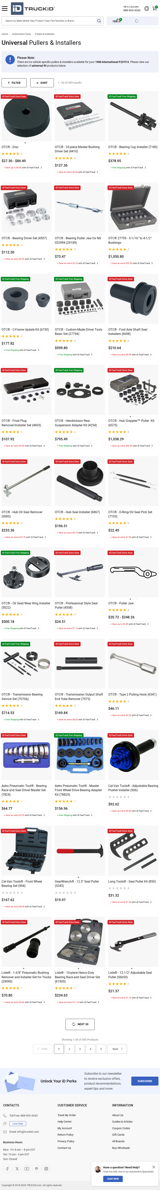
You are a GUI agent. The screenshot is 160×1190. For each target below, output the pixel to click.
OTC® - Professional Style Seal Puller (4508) (76, 605)
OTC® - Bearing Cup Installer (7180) (133, 147)
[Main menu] (4, 8)
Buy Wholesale (121, 1147)
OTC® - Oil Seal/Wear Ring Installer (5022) (26, 605)
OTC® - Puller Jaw (121, 603)
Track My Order (67, 1115)
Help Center (65, 1121)
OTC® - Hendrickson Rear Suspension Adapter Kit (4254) (76, 423)
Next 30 (83, 1024)
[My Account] (147, 8)
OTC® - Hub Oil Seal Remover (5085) (22, 514)
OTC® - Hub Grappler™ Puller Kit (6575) (131, 423)
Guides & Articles (122, 1121)
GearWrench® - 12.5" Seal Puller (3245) (77, 884)
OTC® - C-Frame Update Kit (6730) (25, 329)
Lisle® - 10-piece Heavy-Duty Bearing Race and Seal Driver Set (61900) (77, 977)
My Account (65, 1128)
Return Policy (66, 1134)
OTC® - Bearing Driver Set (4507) (24, 238)
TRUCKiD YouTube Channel (27, 1169)
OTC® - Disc (10, 147)
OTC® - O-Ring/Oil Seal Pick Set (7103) (130, 514)
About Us (117, 1115)
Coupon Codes (121, 1128)
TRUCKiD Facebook (7, 1169)
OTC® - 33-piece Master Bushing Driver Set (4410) (77, 149)
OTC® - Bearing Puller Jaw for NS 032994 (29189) (78, 240)
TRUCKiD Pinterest (36, 1169)
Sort (44, 82)
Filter (16, 82)
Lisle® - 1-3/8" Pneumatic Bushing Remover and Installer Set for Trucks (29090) (26, 977)
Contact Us (64, 1147)
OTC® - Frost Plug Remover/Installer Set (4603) (21, 423)
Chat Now (113, 1179)
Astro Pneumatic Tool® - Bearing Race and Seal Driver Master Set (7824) (24, 790)
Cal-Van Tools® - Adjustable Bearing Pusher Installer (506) (133, 788)
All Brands (118, 1141)
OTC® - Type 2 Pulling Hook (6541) (132, 694)
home (5, 34)
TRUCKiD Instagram (46, 1169)
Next (115, 1049)
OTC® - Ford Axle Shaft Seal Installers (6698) (127, 332)
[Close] (153, 1167)
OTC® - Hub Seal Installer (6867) (77, 512)
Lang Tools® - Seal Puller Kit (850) (132, 881)
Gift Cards (118, 1134)
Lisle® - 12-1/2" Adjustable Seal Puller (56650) (130, 975)
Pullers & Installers (44, 34)
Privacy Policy (66, 1141)
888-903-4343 (131, 10)
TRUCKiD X (17, 1169)
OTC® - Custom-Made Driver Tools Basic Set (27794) (78, 332)
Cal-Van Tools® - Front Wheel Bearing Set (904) (22, 884)
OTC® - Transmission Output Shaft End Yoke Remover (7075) (79, 697)
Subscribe (145, 1081)
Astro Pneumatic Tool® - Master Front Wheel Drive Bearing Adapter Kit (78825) (78, 790)
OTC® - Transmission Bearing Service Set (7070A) (22, 697)
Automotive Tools (21, 34)
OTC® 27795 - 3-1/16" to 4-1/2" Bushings (130, 240)
